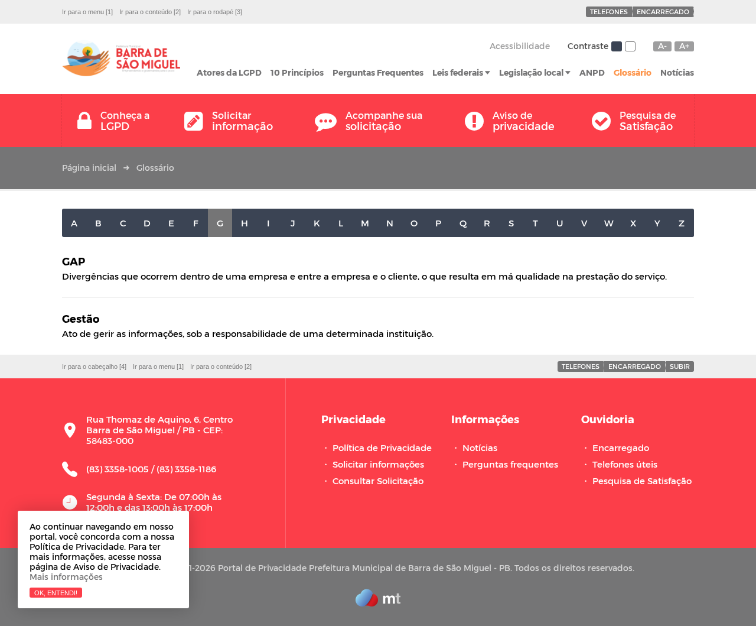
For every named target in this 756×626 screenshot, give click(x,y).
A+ (684, 46)
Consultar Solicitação (378, 480)
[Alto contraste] (630, 46)
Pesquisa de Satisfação (642, 480)
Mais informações (66, 577)
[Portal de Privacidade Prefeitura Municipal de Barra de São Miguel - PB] (121, 59)
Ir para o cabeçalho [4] (94, 366)
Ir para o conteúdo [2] (150, 11)
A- (662, 46)
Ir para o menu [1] (87, 11)
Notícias (677, 72)
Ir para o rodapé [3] (214, 11)
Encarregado (663, 11)
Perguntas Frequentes (378, 72)
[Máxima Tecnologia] (378, 603)
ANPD (592, 72)
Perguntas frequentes (510, 464)
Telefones (609, 11)
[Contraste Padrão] (616, 46)
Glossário (632, 72)
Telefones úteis (624, 464)
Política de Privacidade (382, 447)
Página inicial (89, 168)
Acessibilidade (520, 46)
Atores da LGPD (229, 72)
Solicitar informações (378, 464)
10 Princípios (297, 72)
